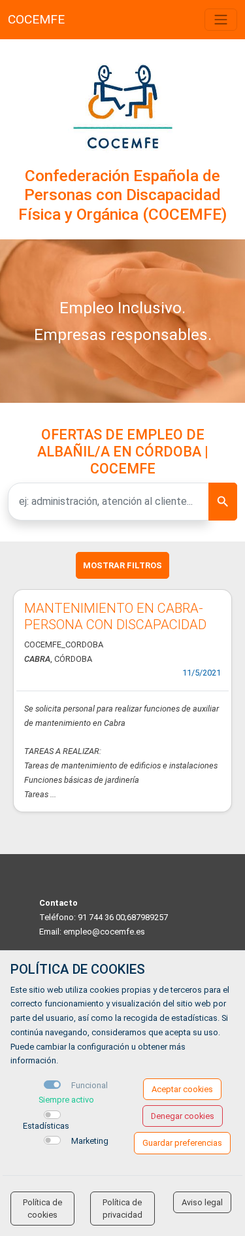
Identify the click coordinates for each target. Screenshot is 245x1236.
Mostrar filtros (122, 565)
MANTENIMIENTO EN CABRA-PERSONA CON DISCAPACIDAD (115, 616)
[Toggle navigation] (220, 20)
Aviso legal (202, 1202)
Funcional (89, 1085)
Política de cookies (42, 1208)
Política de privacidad (122, 1208)
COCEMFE (36, 19)
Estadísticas (46, 1126)
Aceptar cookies (182, 1089)
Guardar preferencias (182, 1143)
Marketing (89, 1141)
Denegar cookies (182, 1116)
